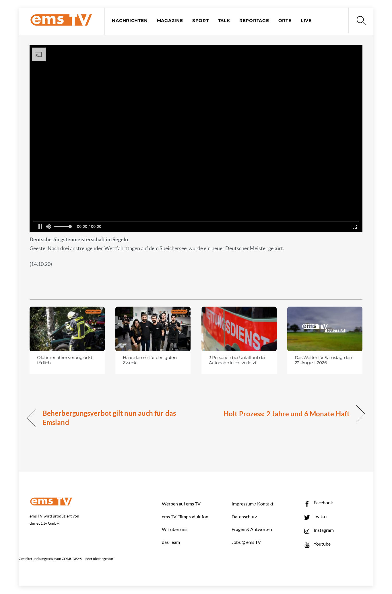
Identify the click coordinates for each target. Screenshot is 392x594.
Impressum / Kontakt (252, 503)
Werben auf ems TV (181, 503)
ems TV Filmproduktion (185, 516)
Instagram (323, 530)
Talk (224, 20)
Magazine (170, 20)
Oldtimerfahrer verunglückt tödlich (64, 360)
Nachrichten (130, 20)
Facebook (323, 502)
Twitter (320, 516)
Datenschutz (244, 516)
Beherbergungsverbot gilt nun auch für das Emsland (109, 417)
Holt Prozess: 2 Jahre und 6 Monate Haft (287, 413)
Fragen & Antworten (252, 529)
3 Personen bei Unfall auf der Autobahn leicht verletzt (237, 360)
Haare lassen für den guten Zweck (149, 360)
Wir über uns (174, 529)
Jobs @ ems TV (246, 542)
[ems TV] (61, 22)
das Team (171, 542)
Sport (200, 20)
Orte (285, 20)
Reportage (254, 20)
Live (306, 20)
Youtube (322, 543)
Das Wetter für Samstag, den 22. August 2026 (323, 360)
